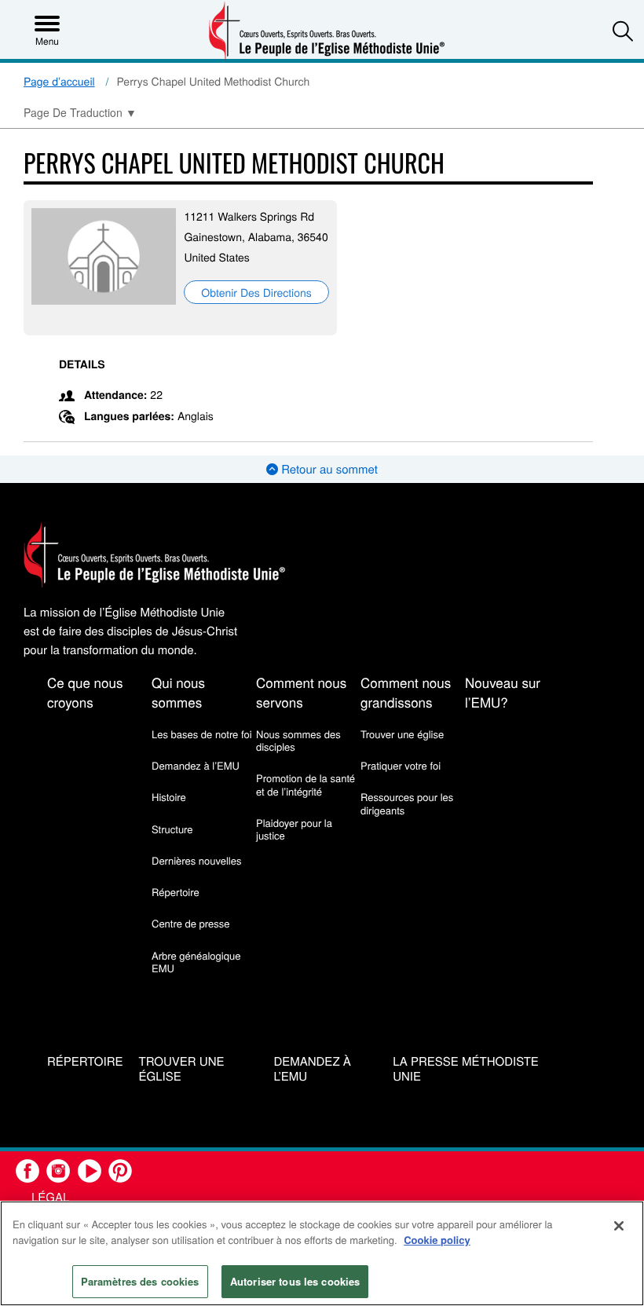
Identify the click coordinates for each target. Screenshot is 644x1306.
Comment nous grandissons (405, 692)
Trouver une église (402, 733)
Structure (172, 828)
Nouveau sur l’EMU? (502, 692)
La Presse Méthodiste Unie (466, 1070)
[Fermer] (619, 1226)
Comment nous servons (301, 692)
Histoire (169, 796)
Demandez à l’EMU (196, 765)
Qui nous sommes (178, 692)
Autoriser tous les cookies (295, 1281)
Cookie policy (437, 1239)
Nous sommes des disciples (298, 740)
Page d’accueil (59, 81)
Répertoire (175, 891)
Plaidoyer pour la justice (294, 829)
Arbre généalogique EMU (196, 961)
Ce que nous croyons (85, 692)
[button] (623, 31)
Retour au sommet (328, 469)
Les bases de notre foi (202, 733)
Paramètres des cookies (140, 1281)
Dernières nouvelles (196, 860)
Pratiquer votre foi (400, 765)
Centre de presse (190, 923)
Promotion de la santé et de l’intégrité (305, 784)
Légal (50, 1197)
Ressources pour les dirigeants (406, 803)
